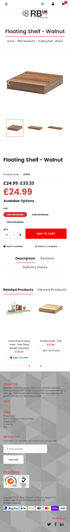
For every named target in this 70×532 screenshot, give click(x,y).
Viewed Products (52, 289)
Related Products (18, 289)
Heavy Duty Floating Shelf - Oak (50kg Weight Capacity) (19, 344)
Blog (5, 427)
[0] (63, 4)
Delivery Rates (35, 267)
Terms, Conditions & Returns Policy (18, 419)
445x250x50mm (40, 214)
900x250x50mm (15, 222)
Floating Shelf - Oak (51, 341)
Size (5, 208)
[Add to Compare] (19, 323)
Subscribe (13, 460)
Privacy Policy (9, 416)
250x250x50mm (15, 214)
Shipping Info (9, 421)
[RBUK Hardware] (35, 14)
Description (25, 258)
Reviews (47, 258)
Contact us (8, 424)
